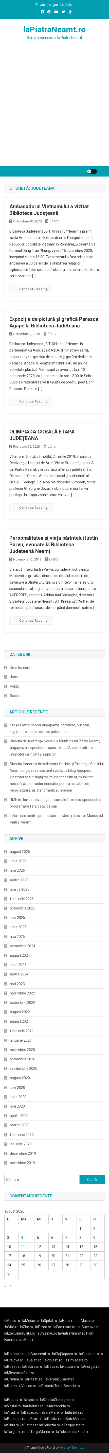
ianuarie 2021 (21, 1040)
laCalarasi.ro (32, 1366)
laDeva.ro (51, 1366)
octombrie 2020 (22, 1059)
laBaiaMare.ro (52, 1412)
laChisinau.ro (47, 1333)
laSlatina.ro (30, 1425)
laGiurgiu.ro (91, 1366)
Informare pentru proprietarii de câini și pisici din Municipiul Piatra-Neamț (56, 819)
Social (15, 696)
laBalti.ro (28, 1340)
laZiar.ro (26, 1327)
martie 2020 (19, 1125)
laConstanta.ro (91, 1354)
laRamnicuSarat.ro (60, 1379)
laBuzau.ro (13, 1366)
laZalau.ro (82, 1432)
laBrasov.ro (13, 1400)
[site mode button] (92, 171)
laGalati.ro (34, 1360)
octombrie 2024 (22, 946)
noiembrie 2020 (22, 1050)
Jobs (14, 677)
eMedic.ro (12, 1321)
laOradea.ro (13, 1379)
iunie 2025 (18, 927)
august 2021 (20, 1021)
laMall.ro (12, 1327)
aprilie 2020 (19, 1116)
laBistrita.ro (74, 1412)
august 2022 (20, 1012)
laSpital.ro (49, 1321)
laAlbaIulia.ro (33, 1406)
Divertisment (20, 668)
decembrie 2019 (23, 1153)
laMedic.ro (31, 1321)
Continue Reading (33, 289)
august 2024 (20, 955)
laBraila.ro (36, 1419)
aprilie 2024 (19, 974)
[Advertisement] (54, 109)
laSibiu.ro (11, 1425)
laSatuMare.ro (74, 1419)
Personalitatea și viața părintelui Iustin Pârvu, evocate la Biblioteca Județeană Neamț (53, 544)
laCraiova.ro (13, 1360)
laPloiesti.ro (53, 1360)
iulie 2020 (17, 1088)
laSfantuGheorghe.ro (57, 1400)
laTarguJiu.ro (16, 1432)
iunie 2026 (18, 861)
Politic (15, 686)
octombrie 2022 (22, 1003)
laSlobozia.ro (49, 1425)
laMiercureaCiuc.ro (19, 1373)
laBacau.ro (29, 1412)
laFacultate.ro (64, 1327)
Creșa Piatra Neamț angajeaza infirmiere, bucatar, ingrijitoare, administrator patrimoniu (50, 728)
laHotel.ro (67, 1321)
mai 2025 (17, 937)
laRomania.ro (15, 1354)
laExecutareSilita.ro (19, 1333)
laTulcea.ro (65, 1432)
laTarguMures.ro (41, 1432)
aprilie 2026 (19, 880)
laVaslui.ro (13, 1406)
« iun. (8, 1286)
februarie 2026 (22, 899)
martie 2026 (19, 889)
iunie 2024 (18, 965)
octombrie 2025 (22, 908)
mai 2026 (17, 870)
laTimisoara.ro (76, 1360)
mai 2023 (17, 984)
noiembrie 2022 (22, 993)
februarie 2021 (22, 1031)
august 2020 (20, 1078)
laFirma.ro (43, 1327)
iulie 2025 (17, 918)
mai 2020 (17, 1106)
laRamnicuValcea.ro (20, 1386)
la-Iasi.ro (31, 1400)
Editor (54, 221)
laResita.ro (52, 1419)
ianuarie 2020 (21, 1144)
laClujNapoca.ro (64, 1354)
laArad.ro (11, 1412)
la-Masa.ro (85, 1321)
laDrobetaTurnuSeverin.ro (59, 1386)
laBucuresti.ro (39, 1354)
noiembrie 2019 (22, 1163)
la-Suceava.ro (89, 1327)
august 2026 (20, 852)
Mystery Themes (71, 1447)
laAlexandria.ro (58, 1406)
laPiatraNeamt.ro (54, 29)
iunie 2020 (18, 1097)
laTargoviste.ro (73, 1425)
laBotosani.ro (14, 1419)
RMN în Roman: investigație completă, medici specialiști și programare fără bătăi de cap (55, 803)
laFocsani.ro (69, 1366)
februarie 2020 (22, 1135)
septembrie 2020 (23, 1068)
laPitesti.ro (33, 1379)
